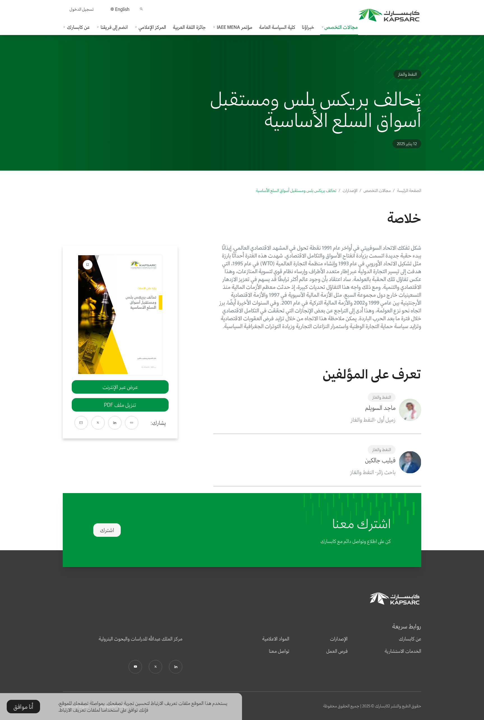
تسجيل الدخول (81, 9)
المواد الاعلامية (275, 639)
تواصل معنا (279, 651)
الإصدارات (350, 190)
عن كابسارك (410, 639)
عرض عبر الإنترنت (120, 387)
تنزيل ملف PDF (120, 405)
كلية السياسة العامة (277, 27)
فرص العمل (337, 651)
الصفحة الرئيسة (409, 190)
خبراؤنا (308, 27)
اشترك (107, 530)
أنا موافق (23, 706)
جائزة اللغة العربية (189, 27)
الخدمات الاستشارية (403, 651)
